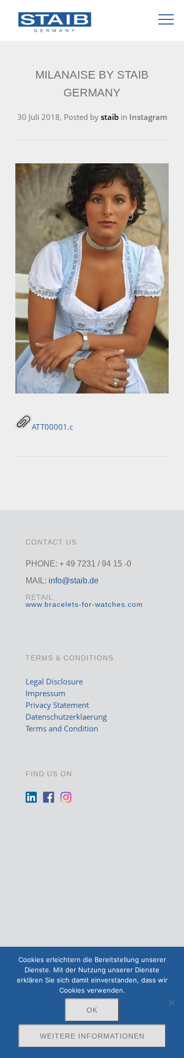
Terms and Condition (62, 728)
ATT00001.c (52, 427)
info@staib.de (74, 580)
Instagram (148, 117)
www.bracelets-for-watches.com (84, 604)
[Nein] (171, 1002)
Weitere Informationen (92, 1036)
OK (92, 1010)
